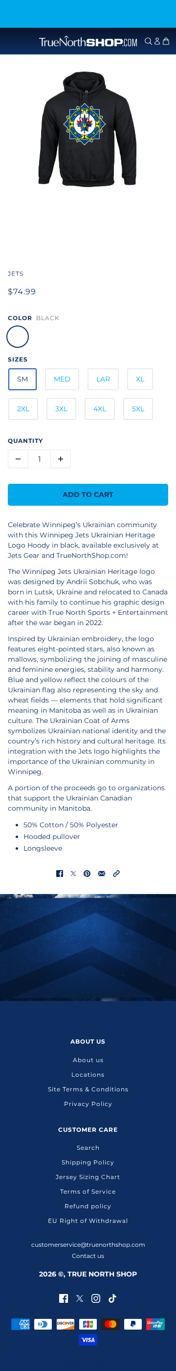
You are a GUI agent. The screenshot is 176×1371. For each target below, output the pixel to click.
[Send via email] (101, 873)
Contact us (88, 1255)
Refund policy (88, 1206)
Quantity (25, 440)
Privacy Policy (88, 1103)
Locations (88, 1074)
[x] (80, 1298)
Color (20, 318)
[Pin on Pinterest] (87, 873)
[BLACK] (17, 336)
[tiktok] (112, 1298)
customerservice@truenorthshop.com (88, 1244)
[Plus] (60, 459)
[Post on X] (73, 873)
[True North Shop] (88, 41)
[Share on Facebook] (59, 873)
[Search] (148, 41)
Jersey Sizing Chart (88, 1177)
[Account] (157, 41)
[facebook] (63, 1298)
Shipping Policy (88, 1162)
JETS (15, 273)
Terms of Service (88, 1191)
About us (88, 1060)
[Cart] (166, 41)
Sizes (18, 359)
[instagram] (96, 1298)
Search (88, 1147)
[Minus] (18, 459)
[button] (116, 873)
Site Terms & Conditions (88, 1089)
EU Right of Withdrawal (88, 1220)
